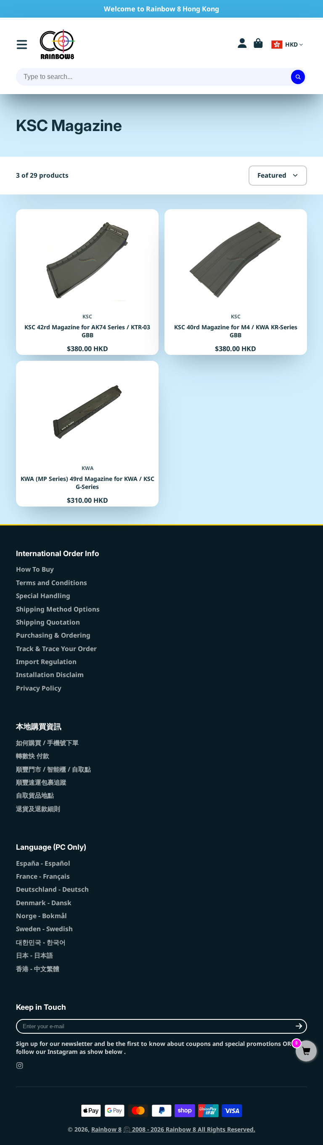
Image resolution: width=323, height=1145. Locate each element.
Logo (57, 44)
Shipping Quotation (48, 622)
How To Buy (35, 569)
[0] (306, 1051)
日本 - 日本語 (34, 955)
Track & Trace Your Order (56, 648)
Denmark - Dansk (43, 902)
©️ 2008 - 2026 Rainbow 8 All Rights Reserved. (189, 1129)
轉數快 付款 (32, 755)
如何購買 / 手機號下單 (47, 742)
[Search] (298, 77)
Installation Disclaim (50, 674)
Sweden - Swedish (44, 928)
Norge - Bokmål (41, 915)
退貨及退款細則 (38, 808)
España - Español (43, 863)
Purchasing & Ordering (53, 635)
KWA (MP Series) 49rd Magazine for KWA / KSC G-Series (87, 434)
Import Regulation (46, 661)
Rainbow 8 (106, 1129)
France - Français (43, 876)
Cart (258, 44)
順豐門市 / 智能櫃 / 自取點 (53, 769)
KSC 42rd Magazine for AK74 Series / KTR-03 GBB (87, 282)
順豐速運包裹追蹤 (41, 782)
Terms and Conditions (51, 582)
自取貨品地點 (35, 795)
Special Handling (43, 595)
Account (242, 44)
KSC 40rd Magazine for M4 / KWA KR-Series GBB (235, 282)
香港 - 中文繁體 (37, 968)
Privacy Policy (38, 688)
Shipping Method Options (58, 609)
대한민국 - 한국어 (41, 942)
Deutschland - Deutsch (52, 889)
